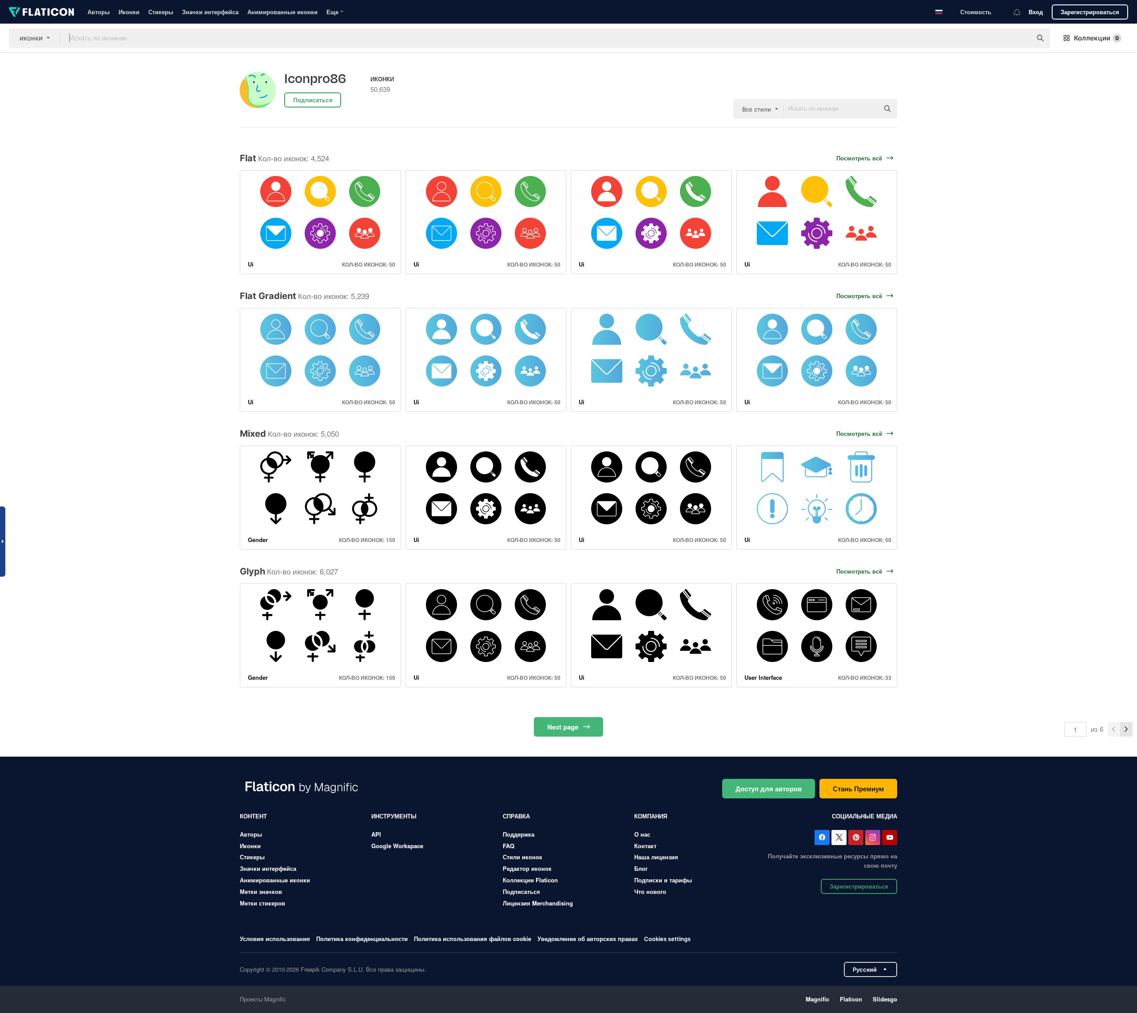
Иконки (129, 12)
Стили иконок (522, 857)
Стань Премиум (858, 789)
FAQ (508, 846)
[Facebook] (822, 837)
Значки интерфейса (210, 12)
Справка (516, 816)
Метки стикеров (262, 903)
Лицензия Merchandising (538, 903)
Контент (253, 816)
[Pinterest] (855, 837)
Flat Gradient (268, 296)
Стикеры (160, 12)
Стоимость (975, 12)
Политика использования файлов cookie (472, 938)
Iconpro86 (315, 79)
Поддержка (518, 834)
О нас (642, 834)
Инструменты (394, 816)
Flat (248, 158)
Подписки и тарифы (663, 880)
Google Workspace (397, 846)
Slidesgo (885, 999)
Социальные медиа (864, 816)
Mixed (253, 433)
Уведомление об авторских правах (587, 938)
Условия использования (275, 938)
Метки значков (261, 891)
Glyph (252, 571)
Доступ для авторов (768, 789)
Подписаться (521, 891)
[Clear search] (1020, 38)
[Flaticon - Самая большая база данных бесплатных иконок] (41, 12)
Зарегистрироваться (1090, 12)
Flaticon (851, 999)
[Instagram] (872, 837)
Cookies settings (667, 939)
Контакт (645, 846)
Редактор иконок (527, 868)
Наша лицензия (656, 857)
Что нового (650, 891)
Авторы (98, 12)
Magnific (817, 999)
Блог (641, 868)
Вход (1036, 12)
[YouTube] (889, 837)
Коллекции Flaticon (530, 880)
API (376, 834)
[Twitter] (839, 837)
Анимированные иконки (282, 12)
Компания (650, 816)
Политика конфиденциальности (362, 938)
